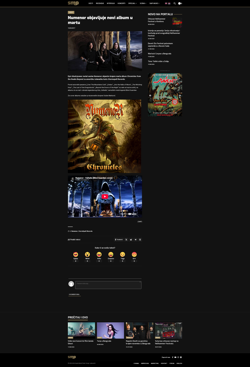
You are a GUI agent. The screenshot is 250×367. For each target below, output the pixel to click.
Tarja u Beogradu (104, 341)
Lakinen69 (92, 363)
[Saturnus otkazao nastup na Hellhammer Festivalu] (168, 330)
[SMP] (72, 357)
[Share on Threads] (140, 240)
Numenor (74, 231)
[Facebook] (173, 357)
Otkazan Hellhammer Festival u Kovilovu (156, 20)
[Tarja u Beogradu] (110, 330)
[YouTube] (175, 357)
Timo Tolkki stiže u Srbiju (158, 61)
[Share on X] (126, 240)
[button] (175, 3)
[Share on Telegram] (135, 240)
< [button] (150, 95)
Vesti (71, 12)
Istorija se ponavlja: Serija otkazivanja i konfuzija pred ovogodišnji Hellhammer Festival (164, 33)
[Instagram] (178, 357)
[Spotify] (181, 357)
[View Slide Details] (165, 94)
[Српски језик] (169, 3)
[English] (166, 3)
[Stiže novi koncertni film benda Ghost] (81, 330)
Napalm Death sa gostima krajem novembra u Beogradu (138, 342)
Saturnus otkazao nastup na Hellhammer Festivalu (166, 342)
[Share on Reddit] (131, 240)
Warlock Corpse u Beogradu (159, 53)
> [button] (179, 95)
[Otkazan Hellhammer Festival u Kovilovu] (177, 22)
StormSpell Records (85, 231)
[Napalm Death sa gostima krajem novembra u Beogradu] (139, 330)
